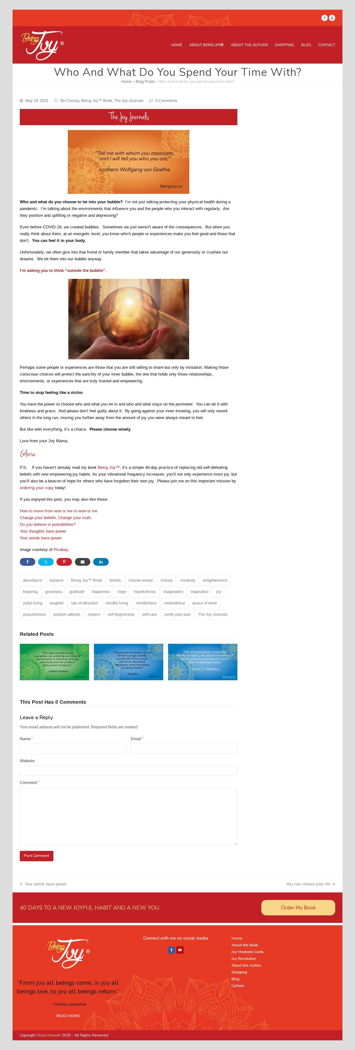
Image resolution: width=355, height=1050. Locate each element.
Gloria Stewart (49, 1035)
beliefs (115, 580)
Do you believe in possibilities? (48, 524)
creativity (187, 580)
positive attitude (66, 614)
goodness (53, 592)
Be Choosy (69, 101)
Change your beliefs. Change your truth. (56, 517)
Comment (30, 782)
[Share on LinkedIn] (101, 562)
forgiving (30, 592)
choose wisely (140, 580)
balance (57, 580)
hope (122, 592)
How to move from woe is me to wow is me (58, 511)
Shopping (239, 972)
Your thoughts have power (43, 531)
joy (218, 592)
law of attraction (84, 603)
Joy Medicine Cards (247, 952)
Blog (235, 979)
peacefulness (34, 614)
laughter (57, 603)
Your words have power (41, 538)
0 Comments (166, 101)
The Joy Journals (128, 101)
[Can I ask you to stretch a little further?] (128, 661)
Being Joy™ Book (96, 101)
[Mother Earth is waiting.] (54, 661)
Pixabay (61, 549)
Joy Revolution (243, 958)
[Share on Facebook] (27, 562)
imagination (173, 592)
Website (27, 761)
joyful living (32, 603)
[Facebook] (171, 950)
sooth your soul (177, 614)
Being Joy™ (109, 467)
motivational (174, 603)
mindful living (117, 603)
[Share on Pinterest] (64, 562)
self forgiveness (121, 614)
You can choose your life (308, 884)
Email (137, 739)
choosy (166, 580)
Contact (237, 985)
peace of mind (204, 603)
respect (94, 614)
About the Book (244, 945)
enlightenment (215, 580)
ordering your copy (37, 487)
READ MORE (68, 1016)
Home (126, 82)
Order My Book (298, 907)
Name (26, 739)
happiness (101, 592)
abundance (32, 580)
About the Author (246, 965)
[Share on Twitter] (46, 562)
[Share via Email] (82, 562)
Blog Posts (145, 82)
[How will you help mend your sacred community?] (202, 661)
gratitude (77, 592)
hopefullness (145, 592)
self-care (149, 614)
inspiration (200, 592)
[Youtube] (180, 950)
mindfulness (146, 603)
